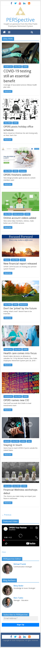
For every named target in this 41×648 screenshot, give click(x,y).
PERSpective (20, 19)
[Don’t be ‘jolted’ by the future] (20, 282)
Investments (8, 396)
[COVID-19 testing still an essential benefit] (20, 44)
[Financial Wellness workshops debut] (20, 463)
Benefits (7, 441)
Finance (7, 260)
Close (4, 552)
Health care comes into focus (20, 353)
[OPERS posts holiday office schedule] (20, 100)
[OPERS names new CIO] (20, 373)
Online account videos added (19, 217)
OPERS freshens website (17, 174)
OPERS (25, 67)
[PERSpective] (20, 8)
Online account (18, 214)
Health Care (8, 67)
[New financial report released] (20, 236)
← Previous (6, 515)
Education (8, 486)
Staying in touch (12, 445)
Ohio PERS (18, 67)
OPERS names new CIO (16, 400)
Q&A (29, 441)
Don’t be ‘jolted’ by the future (20, 308)
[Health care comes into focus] (20, 326)
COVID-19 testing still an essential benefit (17, 76)
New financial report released (20, 263)
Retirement (23, 305)
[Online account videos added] (20, 193)
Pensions (23, 171)
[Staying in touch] (20, 418)
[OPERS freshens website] (20, 148)
